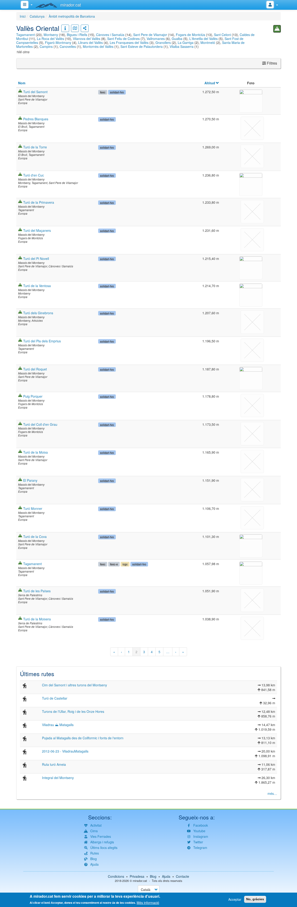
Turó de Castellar (54, 698)
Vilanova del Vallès (86, 38)
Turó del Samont (35, 91)
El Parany (30, 480)
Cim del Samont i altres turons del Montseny (74, 685)
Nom (21, 83)
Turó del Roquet (35, 369)
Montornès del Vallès (98, 46)
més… (272, 793)
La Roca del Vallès (50, 38)
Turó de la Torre (35, 147)
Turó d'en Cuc (33, 175)
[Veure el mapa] (75, 28)
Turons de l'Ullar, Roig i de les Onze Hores (73, 711)
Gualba (177, 38)
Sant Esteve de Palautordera (141, 46)
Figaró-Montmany (58, 42)
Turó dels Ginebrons (38, 313)
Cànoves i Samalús (110, 34)
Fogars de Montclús (190, 34)
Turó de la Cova (35, 536)
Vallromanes (156, 38)
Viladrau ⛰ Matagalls (58, 724)
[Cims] (277, 29)
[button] (250, 100)
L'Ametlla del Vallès (203, 38)
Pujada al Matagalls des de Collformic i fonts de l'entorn (82, 738)
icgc (125, 564)
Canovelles (68, 46)
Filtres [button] (271, 63)
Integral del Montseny (58, 777)
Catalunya (37, 16)
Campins (46, 46)
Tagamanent (25, 34)
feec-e (114, 564)
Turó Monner (32, 508)
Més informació (148, 902)
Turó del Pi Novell (36, 258)
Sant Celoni (222, 34)
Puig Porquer (32, 396)
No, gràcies (255, 899)
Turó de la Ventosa (37, 285)
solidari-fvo (117, 92)
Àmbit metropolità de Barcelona (72, 16)
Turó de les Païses (37, 591)
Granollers (163, 42)
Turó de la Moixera (37, 619)
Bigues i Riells (77, 34)
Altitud (209, 83)
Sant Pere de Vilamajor (150, 34)
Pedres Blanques (35, 119)
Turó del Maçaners (37, 230)
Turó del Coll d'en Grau (40, 424)
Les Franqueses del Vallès (129, 42)
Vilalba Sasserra (182, 46)
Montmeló (207, 42)
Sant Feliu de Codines (123, 38)
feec (102, 92)
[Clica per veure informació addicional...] (65, 28)
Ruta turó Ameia (54, 764)
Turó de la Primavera (38, 202)
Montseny (51, 34)
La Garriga (186, 42)
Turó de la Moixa (35, 452)
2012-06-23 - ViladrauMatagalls (65, 751)
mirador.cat (140, 881)
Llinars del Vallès (90, 42)
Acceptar (234, 899)
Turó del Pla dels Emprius (42, 341)
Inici (23, 16)
